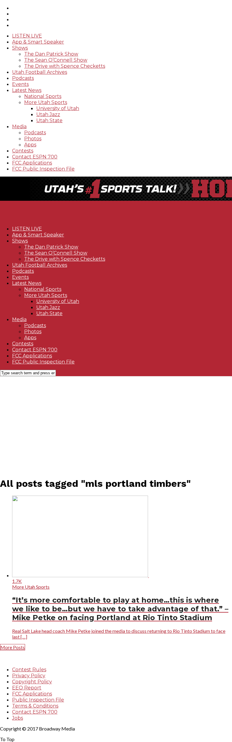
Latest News (26, 90)
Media (19, 126)
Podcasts (23, 78)
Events (20, 84)
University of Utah (57, 108)
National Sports (42, 96)
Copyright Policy (32, 682)
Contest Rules (29, 669)
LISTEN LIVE (27, 36)
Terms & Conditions (35, 706)
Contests (22, 151)
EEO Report (26, 688)
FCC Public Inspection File (43, 169)
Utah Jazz (48, 114)
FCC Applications (32, 163)
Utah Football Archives (39, 72)
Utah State (49, 120)
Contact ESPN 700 (34, 157)
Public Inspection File (38, 700)
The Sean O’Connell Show (55, 60)
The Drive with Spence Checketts (64, 66)
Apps (30, 145)
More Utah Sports (45, 102)
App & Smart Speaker (38, 42)
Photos (32, 139)
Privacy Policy (28, 676)
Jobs (17, 718)
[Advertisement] (116, 423)
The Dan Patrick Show (51, 54)
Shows (20, 48)
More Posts (12, 647)
